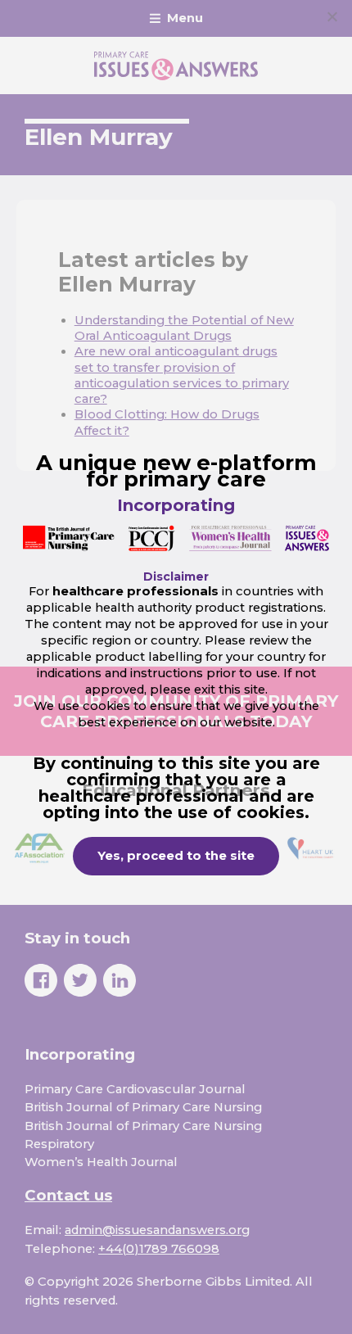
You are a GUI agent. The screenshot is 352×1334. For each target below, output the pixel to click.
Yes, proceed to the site (176, 855)
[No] (331, 16)
